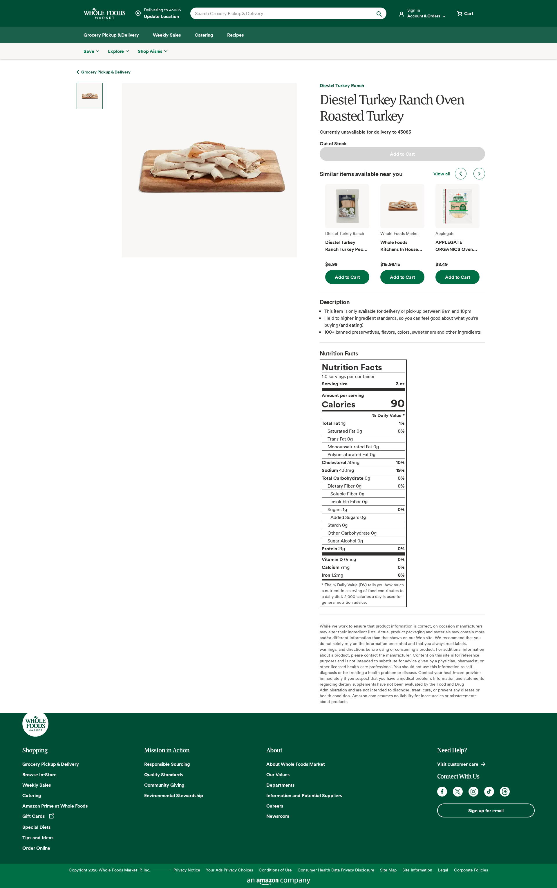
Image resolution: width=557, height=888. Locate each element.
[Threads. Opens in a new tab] (505, 792)
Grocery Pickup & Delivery (50, 764)
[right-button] (479, 173)
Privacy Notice (186, 870)
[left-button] (460, 173)
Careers (274, 806)
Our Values (278, 774)
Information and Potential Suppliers (304, 795)
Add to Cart (402, 154)
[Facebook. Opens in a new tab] (442, 792)
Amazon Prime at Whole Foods (55, 806)
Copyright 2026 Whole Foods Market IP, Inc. (109, 870)
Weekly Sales (36, 785)
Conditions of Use (275, 870)
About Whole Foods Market (295, 764)
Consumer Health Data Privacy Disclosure (336, 870)
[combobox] (279, 13)
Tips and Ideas (37, 837)
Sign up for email (486, 810)
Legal (443, 870)
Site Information (417, 870)
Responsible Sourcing (167, 764)
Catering (31, 795)
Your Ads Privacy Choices (229, 870)
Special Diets (36, 827)
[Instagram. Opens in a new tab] (473, 792)
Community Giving (164, 785)
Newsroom (277, 816)
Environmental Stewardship (173, 795)
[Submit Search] (379, 13)
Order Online (36, 848)
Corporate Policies (471, 870)
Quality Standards (163, 774)
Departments (280, 785)
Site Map (388, 870)
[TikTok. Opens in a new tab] (489, 792)
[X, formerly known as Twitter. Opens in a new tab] (458, 792)
